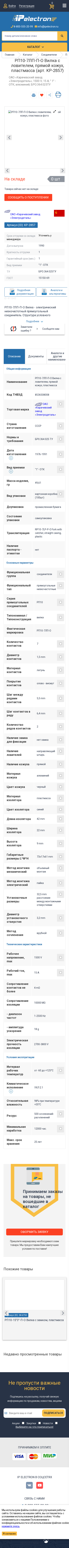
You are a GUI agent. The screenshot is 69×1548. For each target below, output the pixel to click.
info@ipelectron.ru (47, 26)
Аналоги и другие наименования (57, 356)
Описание (14, 356)
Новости (48, 1423)
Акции (16, 1423)
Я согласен (9, 1533)
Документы (36, 356)
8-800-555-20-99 (23, 26)
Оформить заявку (34, 1232)
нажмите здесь (11, 1526)
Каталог (33, 47)
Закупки (31, 1423)
